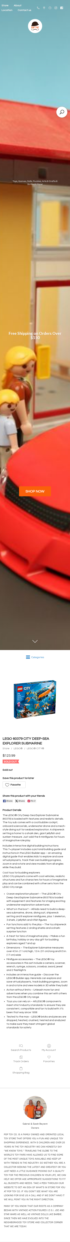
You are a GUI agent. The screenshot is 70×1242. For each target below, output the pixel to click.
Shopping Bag (21, 1072)
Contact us (24, 10)
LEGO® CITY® (35, 748)
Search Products (21, 1050)
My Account (49, 1050)
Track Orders (21, 1061)
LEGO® (18, 748)
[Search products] (62, 112)
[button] (14, 784)
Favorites (49, 1061)
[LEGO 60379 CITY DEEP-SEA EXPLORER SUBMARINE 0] (35, 699)
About (17, 5)
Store (6, 748)
